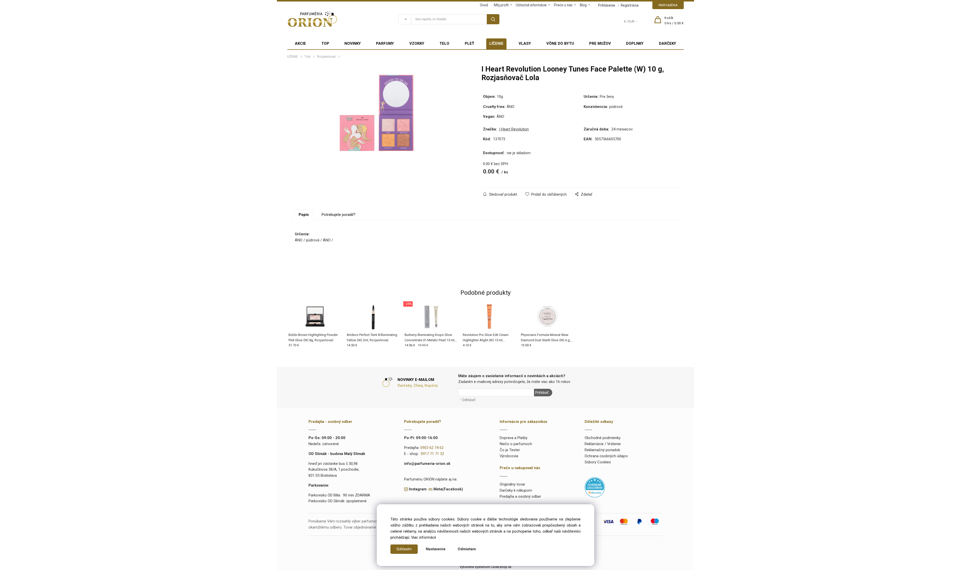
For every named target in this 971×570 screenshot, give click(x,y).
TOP (325, 43)
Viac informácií (423, 537)
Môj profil (501, 5)
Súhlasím (404, 549)
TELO (444, 43)
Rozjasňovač (326, 56)
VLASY (525, 43)
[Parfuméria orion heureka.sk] (595, 487)
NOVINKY (352, 43)
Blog (583, 5)
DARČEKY (667, 43)
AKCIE (300, 43)
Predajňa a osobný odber (520, 496)
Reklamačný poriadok (602, 450)
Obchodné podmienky (603, 438)
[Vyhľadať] (404, 19)
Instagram (418, 489)
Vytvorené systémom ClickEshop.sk (485, 567)
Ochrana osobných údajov (606, 456)
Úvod (484, 5)
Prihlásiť (541, 392)
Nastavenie (436, 549)
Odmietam (467, 549)
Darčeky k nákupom (516, 490)
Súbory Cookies (598, 462)
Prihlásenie (606, 5)
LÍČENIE (496, 43)
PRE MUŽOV (600, 43)
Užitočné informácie (531, 5)
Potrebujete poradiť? (339, 214)
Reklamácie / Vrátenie (603, 444)
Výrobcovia (509, 456)
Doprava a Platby (513, 438)
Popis (304, 214)
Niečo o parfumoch (516, 444)
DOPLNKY (635, 43)
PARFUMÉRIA (668, 5)
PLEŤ (469, 43)
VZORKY (416, 43)
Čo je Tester (510, 450)
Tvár (307, 56)
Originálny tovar (512, 484)
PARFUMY (385, 43)
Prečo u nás (563, 5)
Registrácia (629, 5)
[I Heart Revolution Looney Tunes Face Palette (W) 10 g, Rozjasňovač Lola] (377, 112)
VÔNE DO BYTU (560, 43)
